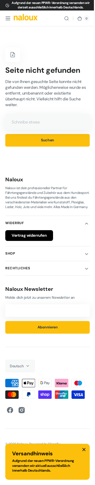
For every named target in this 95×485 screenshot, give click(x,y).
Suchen (45, 140)
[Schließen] (84, 449)
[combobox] (45, 122)
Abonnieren (45, 331)
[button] (8, 18)
